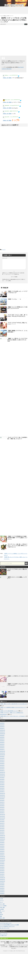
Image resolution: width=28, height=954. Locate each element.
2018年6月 (2, 888)
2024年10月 (2, 754)
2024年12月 (2, 751)
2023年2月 (2, 789)
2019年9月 (2, 861)
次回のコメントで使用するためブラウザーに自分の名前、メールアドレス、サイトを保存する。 (13, 273)
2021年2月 (2, 832)
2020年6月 (2, 846)
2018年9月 (2, 882)
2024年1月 (2, 770)
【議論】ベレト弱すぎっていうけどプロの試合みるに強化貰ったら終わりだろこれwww (17, 340)
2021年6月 (2, 824)
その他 (1, 898)
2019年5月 (2, 868)
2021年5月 (2, 826)
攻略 (1, 912)
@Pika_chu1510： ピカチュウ (9, 99)
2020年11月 (2, 837)
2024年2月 (2, 768)
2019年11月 (2, 858)
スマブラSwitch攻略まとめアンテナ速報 (9, 924)
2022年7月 (2, 802)
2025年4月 (2, 744)
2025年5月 (2, 742)
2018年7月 (2, 886)
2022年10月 (2, 796)
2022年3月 (2, 809)
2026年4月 (2, 723)
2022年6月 (2, 803)
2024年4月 (2, 765)
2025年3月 (2, 745)
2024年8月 (2, 758)
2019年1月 (2, 875)
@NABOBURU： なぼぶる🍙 (9, 105)
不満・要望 (2, 907)
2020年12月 (2, 835)
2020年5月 (2, 847)
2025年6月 (2, 740)
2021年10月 (2, 817)
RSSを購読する (4, 938)
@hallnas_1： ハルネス (8, 75)
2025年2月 (2, 747)
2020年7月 (2, 844)
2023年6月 (2, 782)
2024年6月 (2, 761)
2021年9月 (2, 819)
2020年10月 (2, 839)
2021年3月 (2, 830)
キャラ (3, 249)
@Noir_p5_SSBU (7, 77)
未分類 (1, 914)
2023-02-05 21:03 (15, 75)
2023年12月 (2, 772)
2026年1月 (2, 728)
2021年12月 (2, 814)
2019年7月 (2, 865)
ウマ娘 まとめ (3, 935)
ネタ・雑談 (2, 903)
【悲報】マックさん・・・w (14, 299)
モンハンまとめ (3, 933)
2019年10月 (2, 860)
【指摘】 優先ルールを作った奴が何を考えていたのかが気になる (13, 703)
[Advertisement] (14, 40)
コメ (26, 24)
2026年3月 (2, 724)
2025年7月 (2, 738)
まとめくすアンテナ (4, 928)
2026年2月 (2, 726)
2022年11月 (2, 795)
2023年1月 (2, 791)
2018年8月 (2, 884)
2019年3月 (2, 872)
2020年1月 (2, 854)
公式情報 (2, 909)
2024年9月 (2, 756)
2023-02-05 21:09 (17, 99)
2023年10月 (2, 775)
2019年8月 (2, 863)
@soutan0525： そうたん (9, 116)
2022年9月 (2, 798)
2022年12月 (2, 793)
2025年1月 (2, 749)
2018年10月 (2, 881)
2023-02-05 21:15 (16, 105)
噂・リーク (2, 910)
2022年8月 (2, 800)
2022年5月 (2, 805)
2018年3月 (2, 893)
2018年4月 (2, 891)
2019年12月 (2, 856)
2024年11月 (2, 752)
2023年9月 (2, 777)
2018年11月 (2, 879)
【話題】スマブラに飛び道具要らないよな (8, 710)
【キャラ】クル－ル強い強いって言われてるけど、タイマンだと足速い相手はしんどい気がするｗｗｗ (17, 545)
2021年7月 (2, 823)
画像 (1, 916)
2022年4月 (2, 807)
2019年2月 (2, 874)
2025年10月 (2, 733)
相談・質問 (2, 917)
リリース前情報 (3, 905)
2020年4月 (2, 849)
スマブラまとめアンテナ (5, 923)
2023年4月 (2, 786)
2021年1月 (2, 833)
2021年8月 (2, 821)
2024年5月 (2, 763)
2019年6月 (2, 867)
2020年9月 (2, 840)
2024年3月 (2, 767)
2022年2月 (2, 810)
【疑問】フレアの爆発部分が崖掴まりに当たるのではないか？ (13, 707)
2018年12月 (2, 877)
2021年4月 (2, 828)
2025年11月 (2, 731)
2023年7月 (2, 781)
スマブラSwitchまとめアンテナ (7, 926)
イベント (2, 900)
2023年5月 (2, 784)
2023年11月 (2, 774)
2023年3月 (2, 788)
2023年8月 (2, 779)
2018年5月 (2, 889)
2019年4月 (2, 870)
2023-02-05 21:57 (15, 116)
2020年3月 (2, 851)
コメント (4, 258)
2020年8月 (2, 842)
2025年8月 (2, 737)
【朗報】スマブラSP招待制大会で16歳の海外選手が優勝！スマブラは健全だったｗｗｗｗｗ (17, 538)
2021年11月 (2, 816)
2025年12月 (2, 730)
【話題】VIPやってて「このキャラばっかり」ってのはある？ (12, 716)
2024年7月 (2, 760)
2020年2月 (2, 853)
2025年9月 (2, 735)
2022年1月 (2, 812)
